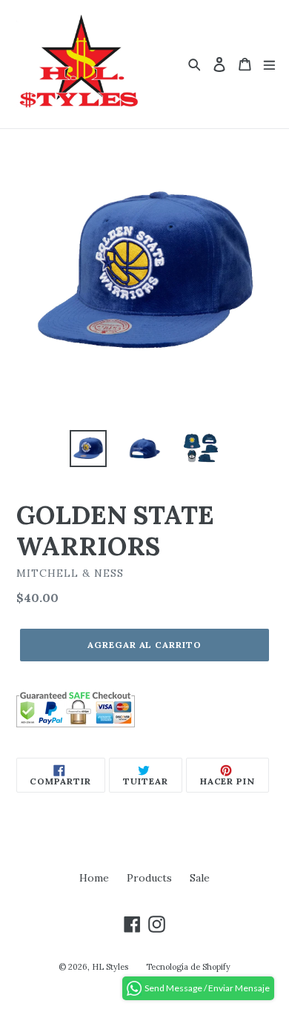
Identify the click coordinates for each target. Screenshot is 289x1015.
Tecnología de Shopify (188, 967)
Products (149, 878)
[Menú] (269, 64)
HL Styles (110, 967)
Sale (200, 878)
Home (94, 878)
